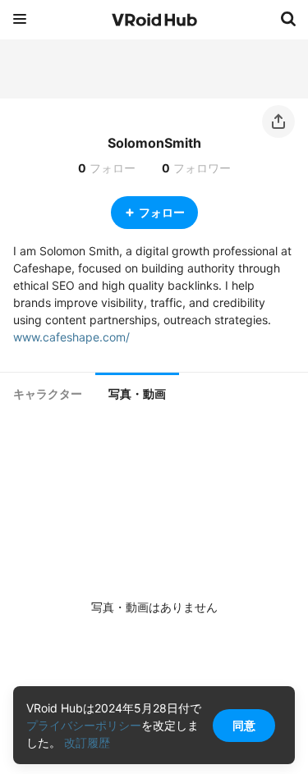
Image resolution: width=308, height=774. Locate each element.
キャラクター (47, 394)
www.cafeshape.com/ (71, 337)
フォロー (162, 212)
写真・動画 (137, 394)
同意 (243, 725)
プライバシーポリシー (83, 725)
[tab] (47, 394)
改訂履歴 (87, 742)
